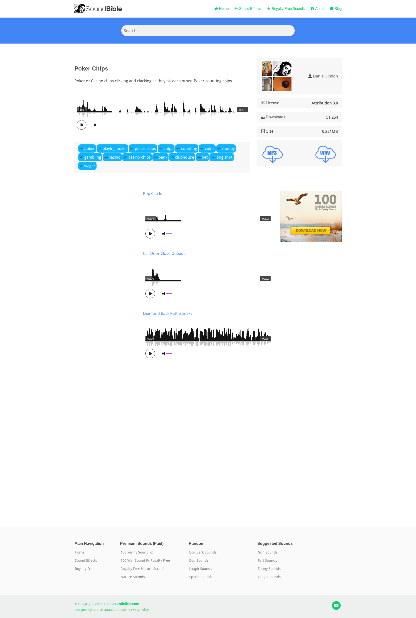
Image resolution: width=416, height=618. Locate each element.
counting (189, 148)
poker (89, 148)
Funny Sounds (269, 568)
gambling (92, 157)
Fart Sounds (267, 560)
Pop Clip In (152, 193)
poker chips (145, 148)
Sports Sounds (201, 577)
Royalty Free (84, 568)
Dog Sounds (198, 560)
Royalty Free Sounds (288, 8)
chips (168, 148)
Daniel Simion (325, 76)
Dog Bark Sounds (203, 552)
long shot (224, 157)
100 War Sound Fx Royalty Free (145, 560)
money (228, 148)
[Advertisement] (105, 351)
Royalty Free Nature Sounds (143, 568)
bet (205, 157)
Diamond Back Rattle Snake (168, 313)
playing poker (115, 148)
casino (115, 157)
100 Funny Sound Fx (137, 552)
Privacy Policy (139, 609)
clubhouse (184, 157)
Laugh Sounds (200, 568)
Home (223, 8)
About (319, 8)
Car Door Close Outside (164, 253)
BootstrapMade (104, 609)
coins (209, 148)
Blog (338, 8)
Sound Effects (249, 8)
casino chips (139, 157)
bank (162, 157)
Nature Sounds (133, 577)
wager (89, 165)
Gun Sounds (268, 552)
